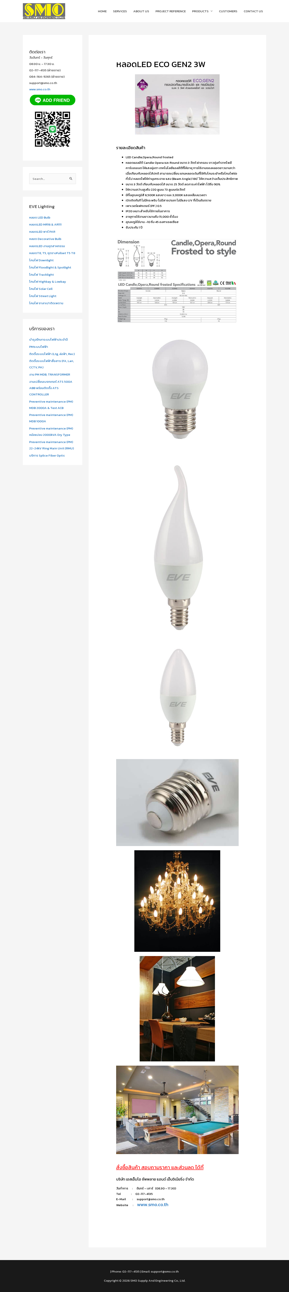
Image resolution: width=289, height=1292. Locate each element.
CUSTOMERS (228, 11)
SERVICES (120, 11)
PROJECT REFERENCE (171, 11)
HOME (102, 11)
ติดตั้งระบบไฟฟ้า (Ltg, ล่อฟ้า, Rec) (52, 353)
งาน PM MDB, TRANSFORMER (49, 374)
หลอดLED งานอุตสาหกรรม (47, 246)
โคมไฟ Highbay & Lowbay (47, 281)
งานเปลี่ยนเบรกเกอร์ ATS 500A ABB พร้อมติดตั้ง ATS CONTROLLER (50, 388)
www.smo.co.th (39, 89)
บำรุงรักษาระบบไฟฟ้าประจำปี (48, 339)
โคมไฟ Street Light (42, 295)
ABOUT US (141, 11)
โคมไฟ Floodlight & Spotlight (50, 267)
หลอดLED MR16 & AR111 (45, 224)
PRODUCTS (200, 11)
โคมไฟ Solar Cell (40, 288)
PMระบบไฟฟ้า (38, 346)
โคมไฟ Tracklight (41, 274)
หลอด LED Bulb (39, 217)
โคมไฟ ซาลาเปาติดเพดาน (46, 303)
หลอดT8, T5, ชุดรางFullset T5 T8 (52, 252)
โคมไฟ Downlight (41, 260)
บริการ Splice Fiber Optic (47, 455)
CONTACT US (253, 11)
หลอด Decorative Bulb (45, 238)
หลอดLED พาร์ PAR (42, 231)
